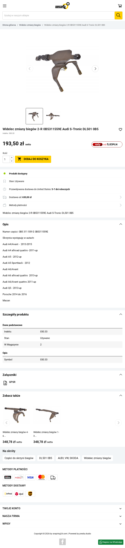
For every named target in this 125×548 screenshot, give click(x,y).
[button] (62, 224)
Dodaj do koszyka (33, 159)
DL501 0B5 (45, 458)
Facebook (62, 542)
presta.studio (85, 534)
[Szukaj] (118, 15)
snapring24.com (60, 534)
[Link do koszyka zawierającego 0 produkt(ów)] (120, 5)
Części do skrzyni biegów (19, 458)
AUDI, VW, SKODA (68, 458)
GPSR (12, 382)
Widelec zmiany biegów (97, 458)
